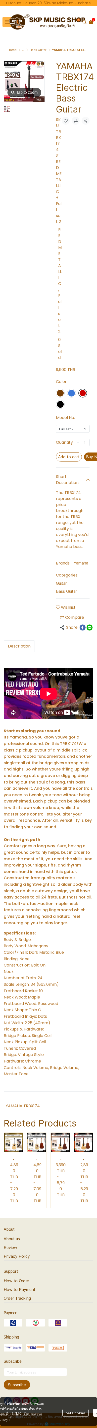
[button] (84, 22)
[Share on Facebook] (83, 627)
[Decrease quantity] (78, 442)
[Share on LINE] (90, 627)
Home (12, 50)
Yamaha (81, 563)
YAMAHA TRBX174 (23, 1106)
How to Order (16, 1280)
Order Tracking (17, 1298)
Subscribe (17, 1384)
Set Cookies (75, 1412)
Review (10, 1247)
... (23, 50)
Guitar (61, 583)
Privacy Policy (17, 1256)
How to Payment (19, 1289)
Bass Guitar (38, 50)
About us (12, 1238)
